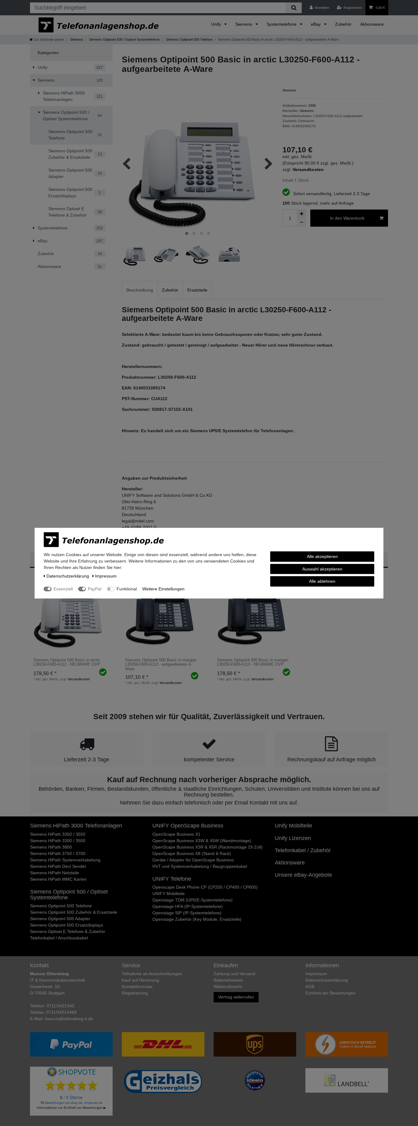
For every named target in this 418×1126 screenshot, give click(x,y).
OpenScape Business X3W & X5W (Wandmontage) (201, 840)
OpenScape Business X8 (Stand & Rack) (191, 853)
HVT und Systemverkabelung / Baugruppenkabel (199, 866)
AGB (309, 986)
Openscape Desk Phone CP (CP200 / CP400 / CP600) (205, 887)
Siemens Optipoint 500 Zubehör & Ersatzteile (73, 912)
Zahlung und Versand (234, 973)
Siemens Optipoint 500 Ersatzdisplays (66, 925)
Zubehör (343, 24)
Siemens (244, 24)
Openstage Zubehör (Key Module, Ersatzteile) (196, 919)
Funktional (127, 588)
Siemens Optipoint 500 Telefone (189, 39)
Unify (216, 24)
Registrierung (135, 992)
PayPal (94, 588)
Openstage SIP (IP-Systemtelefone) (187, 912)
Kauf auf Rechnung (140, 980)
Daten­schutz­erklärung (326, 980)
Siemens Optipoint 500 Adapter (60, 918)
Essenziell (63, 588)
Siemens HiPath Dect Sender (58, 866)
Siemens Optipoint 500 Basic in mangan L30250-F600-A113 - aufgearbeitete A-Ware (160, 664)
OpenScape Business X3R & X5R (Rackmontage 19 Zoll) (207, 847)
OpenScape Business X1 (176, 834)
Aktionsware (372, 24)
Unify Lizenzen (293, 838)
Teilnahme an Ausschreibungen (152, 973)
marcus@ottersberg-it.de (69, 1018)
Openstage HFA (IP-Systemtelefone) (187, 906)
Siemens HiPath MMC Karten (58, 879)
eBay (316, 24)
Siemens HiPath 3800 (51, 847)
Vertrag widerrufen (236, 996)
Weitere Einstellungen (163, 588)
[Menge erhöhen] (301, 214)
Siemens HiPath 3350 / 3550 (57, 834)
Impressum (316, 973)
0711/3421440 (60, 1005)
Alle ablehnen (322, 580)
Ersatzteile (197, 290)
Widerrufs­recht (228, 986)
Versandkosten (79, 679)
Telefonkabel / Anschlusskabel (59, 937)
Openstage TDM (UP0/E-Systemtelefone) (192, 899)
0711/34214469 (61, 1012)
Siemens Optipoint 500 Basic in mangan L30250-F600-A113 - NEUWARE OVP (252, 662)
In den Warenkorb (347, 218)
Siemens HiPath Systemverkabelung (65, 859)
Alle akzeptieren (322, 556)
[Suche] (293, 7)
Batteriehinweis (228, 980)
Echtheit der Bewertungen (330, 992)
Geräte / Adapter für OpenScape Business (193, 859)
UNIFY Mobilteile (168, 893)
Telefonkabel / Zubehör (303, 850)
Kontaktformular (137, 986)
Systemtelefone (282, 24)
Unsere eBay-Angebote (303, 875)
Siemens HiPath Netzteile (54, 872)
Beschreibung (139, 290)
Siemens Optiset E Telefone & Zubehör (67, 931)
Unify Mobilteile (293, 826)
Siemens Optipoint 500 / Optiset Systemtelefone (124, 39)
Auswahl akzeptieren (322, 568)
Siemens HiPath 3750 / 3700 (57, 853)
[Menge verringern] (301, 222)
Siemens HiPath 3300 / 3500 (57, 840)
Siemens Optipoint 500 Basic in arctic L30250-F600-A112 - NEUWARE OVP (66, 662)
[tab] (140, 290)
